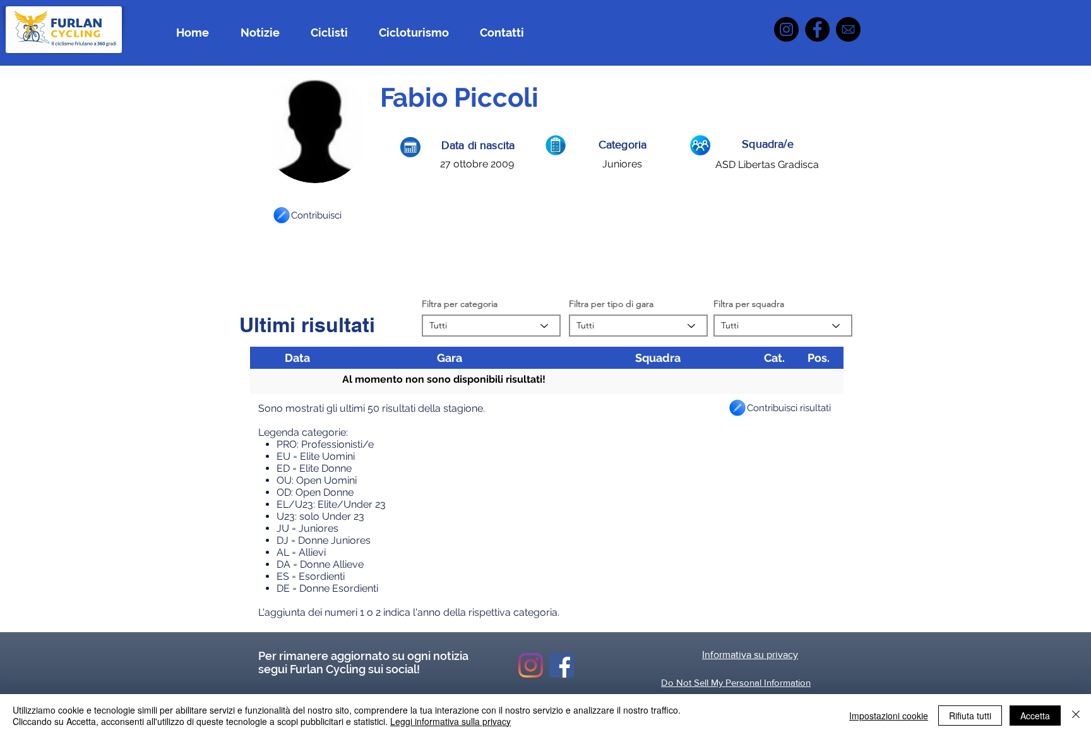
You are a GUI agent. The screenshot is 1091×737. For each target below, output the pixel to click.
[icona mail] (848, 29)
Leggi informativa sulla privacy (450, 721)
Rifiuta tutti (970, 715)
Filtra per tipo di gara (611, 303)
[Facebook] (817, 29)
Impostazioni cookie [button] (888, 715)
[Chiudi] (1075, 715)
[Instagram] (786, 29)
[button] (281, 215)
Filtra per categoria (460, 303)
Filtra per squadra (748, 303)
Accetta (1035, 715)
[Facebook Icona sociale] (561, 665)
